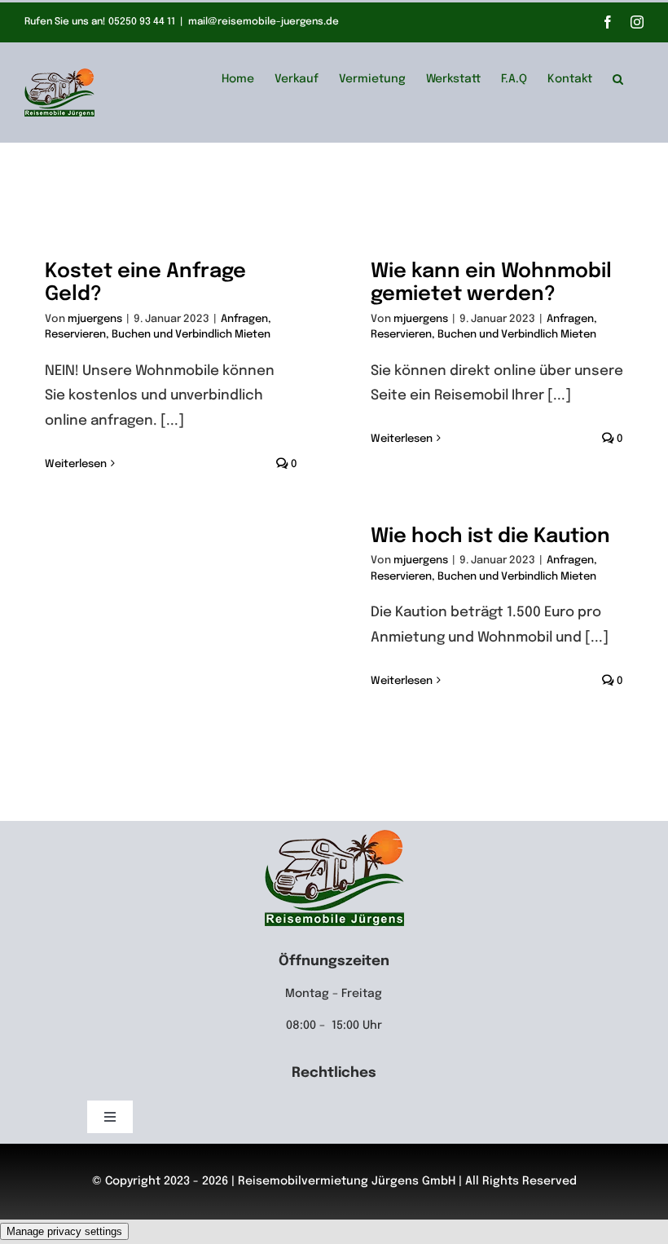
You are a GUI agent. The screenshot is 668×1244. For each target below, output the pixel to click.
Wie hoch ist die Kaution (490, 537)
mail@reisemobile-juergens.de (263, 22)
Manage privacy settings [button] (64, 1231)
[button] (618, 76)
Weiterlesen (76, 464)
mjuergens (95, 319)
